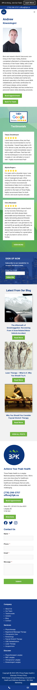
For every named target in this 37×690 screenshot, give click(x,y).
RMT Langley (10, 657)
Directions (10, 517)
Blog (7, 618)
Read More (18, 338)
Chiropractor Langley (12, 660)
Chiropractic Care (11, 634)
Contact (8, 621)
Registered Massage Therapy (15, 632)
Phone (7, 544)
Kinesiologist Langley (13, 662)
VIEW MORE (18, 245)
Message (8, 562)
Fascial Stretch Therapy (13, 639)
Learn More (29, 3)
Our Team (8, 611)
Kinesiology (9, 637)
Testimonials (10, 613)
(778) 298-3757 (13, 7)
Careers (8, 616)
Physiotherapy (10, 629)
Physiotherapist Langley (13, 655)
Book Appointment (12, 96)
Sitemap (13, 675)
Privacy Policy (22, 675)
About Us (8, 609)
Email (6, 553)
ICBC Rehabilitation (12, 641)
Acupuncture (9, 646)
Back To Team (10, 102)
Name (7, 534)
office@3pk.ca (25, 7)
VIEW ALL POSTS (18, 434)
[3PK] (4, 12)
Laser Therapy (10, 644)
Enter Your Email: (11, 270)
